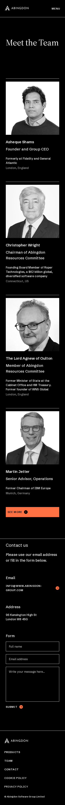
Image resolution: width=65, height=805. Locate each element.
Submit (12, 706)
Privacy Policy (16, 786)
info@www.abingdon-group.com (24, 588)
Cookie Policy (15, 778)
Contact (11, 769)
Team (8, 760)
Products (12, 752)
